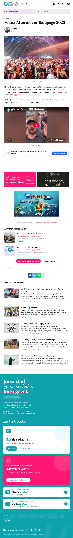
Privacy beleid (7, 534)
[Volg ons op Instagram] (63, 4)
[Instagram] (31, 530)
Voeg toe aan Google (59, 153)
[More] (36, 4)
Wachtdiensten (52, 516)
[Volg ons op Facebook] (59, 4)
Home (13, 516)
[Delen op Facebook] (30, 275)
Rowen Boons (58, 92)
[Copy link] (43, 275)
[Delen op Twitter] (34, 275)
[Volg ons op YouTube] (68, 4)
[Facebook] (27, 530)
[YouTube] (35, 530)
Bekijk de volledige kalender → (28, 261)
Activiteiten (34, 516)
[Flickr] (39, 530)
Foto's (42, 516)
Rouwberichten (27, 4)
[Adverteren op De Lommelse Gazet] (20, 179)
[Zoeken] (49, 4)
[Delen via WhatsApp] (38, 275)
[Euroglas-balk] (53, 179)
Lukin (43, 534)
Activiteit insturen (49, 261)
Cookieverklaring (18, 534)
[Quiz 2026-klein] (36, 204)
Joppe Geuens (19, 95)
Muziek (6, 18)
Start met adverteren (50, 223)
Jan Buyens (15, 28)
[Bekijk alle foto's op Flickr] (54, 4)
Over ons (7, 520)
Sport (62, 516)
